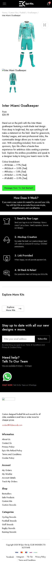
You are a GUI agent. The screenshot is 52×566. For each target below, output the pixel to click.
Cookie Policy (8, 458)
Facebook (10, 557)
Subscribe (42, 338)
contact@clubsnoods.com (12, 425)
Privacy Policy (8, 446)
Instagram (20, 556)
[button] (44, 25)
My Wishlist (7, 474)
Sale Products (8, 497)
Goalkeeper (32, 12)
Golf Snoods (7, 524)
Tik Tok (30, 556)
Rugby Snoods (8, 528)
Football (23, 12)
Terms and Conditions (11, 454)
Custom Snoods (9, 504)
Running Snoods (9, 532)
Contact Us (7, 443)
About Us (6, 439)
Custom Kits (13, 12)
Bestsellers (6, 493)
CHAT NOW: (7, 385)
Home (4, 12)
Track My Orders (9, 481)
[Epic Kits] (26, 4)
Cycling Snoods (9, 517)
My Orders (7, 470)
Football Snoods (9, 520)
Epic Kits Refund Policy (12, 450)
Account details (9, 477)
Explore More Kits (10, 309)
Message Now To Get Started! (18, 187)
